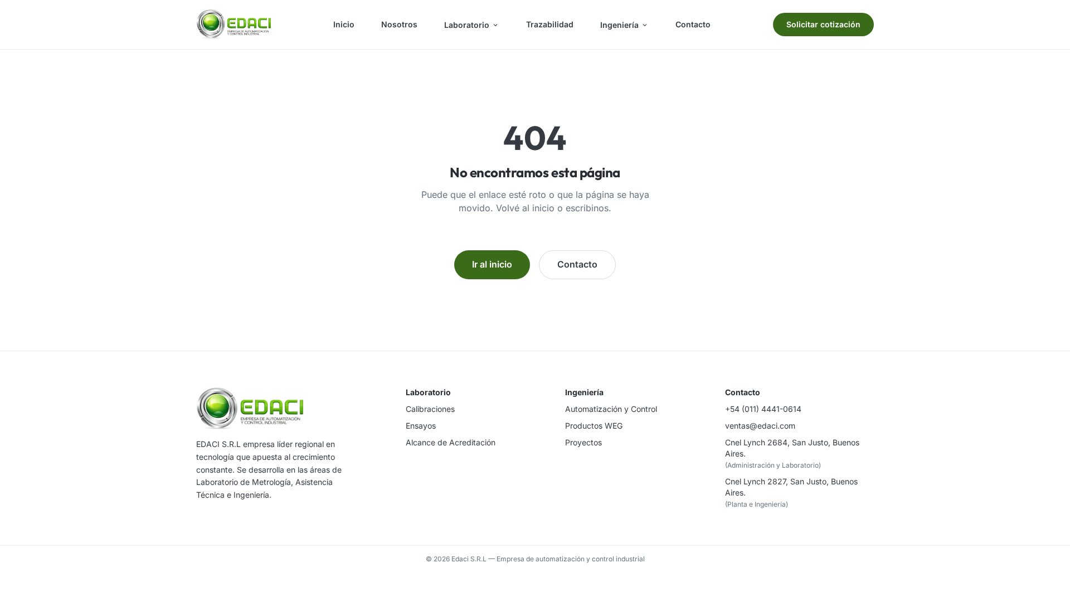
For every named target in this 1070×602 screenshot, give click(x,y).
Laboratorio (466, 25)
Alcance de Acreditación (450, 442)
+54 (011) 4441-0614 (763, 409)
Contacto (693, 24)
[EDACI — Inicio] (233, 24)
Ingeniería (619, 25)
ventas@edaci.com (760, 425)
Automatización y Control (611, 409)
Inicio (343, 24)
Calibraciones (430, 409)
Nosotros (399, 24)
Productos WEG (593, 425)
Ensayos (421, 425)
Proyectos (583, 442)
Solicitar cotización (823, 24)
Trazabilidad (549, 24)
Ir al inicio (492, 264)
